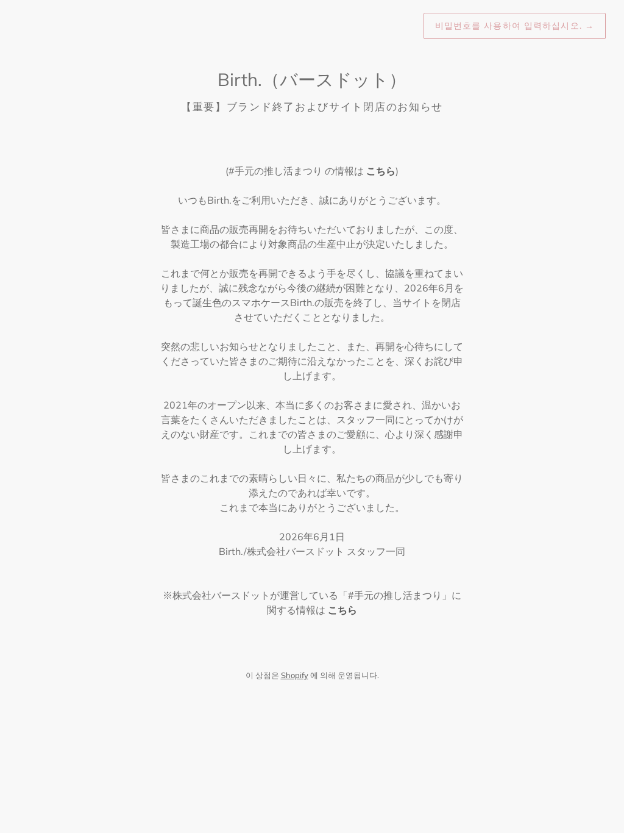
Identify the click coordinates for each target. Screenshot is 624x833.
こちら (380, 171)
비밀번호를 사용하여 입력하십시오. (514, 25)
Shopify (294, 675)
